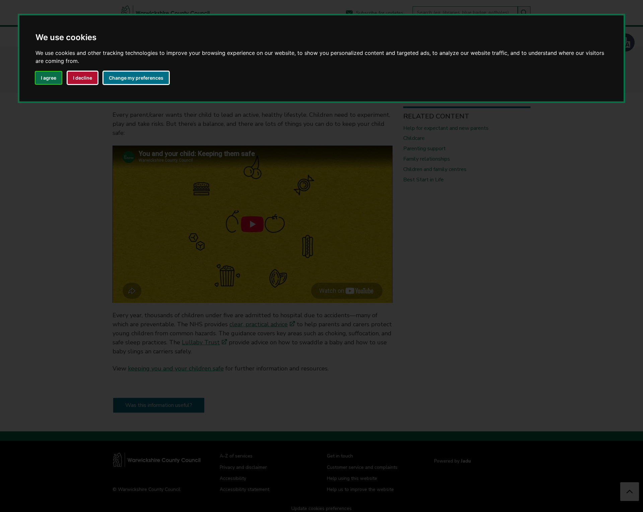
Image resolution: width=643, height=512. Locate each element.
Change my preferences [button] (136, 78)
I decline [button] (82, 78)
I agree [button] (48, 78)
